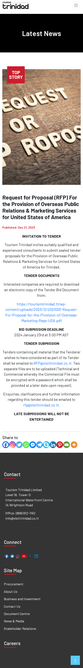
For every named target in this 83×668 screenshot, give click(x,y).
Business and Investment (22, 599)
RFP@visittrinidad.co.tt (52, 363)
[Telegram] (39, 444)
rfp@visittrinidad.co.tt (41, 405)
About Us (10, 591)
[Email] (66, 444)
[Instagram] (12, 444)
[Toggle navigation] (76, 5)
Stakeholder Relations (20, 628)
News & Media (14, 621)
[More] (74, 444)
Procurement (13, 584)
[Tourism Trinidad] (15, 5)
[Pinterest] (59, 444)
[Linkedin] (53, 444)
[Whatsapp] (26, 444)
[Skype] (46, 444)
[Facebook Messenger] (32, 444)
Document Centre (17, 614)
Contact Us (12, 606)
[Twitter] (19, 444)
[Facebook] (5, 444)
